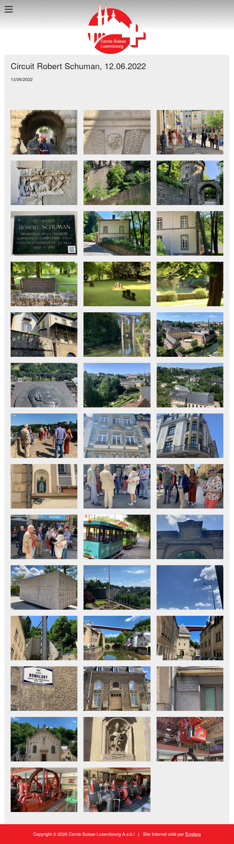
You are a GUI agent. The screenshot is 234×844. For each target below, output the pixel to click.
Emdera (193, 834)
